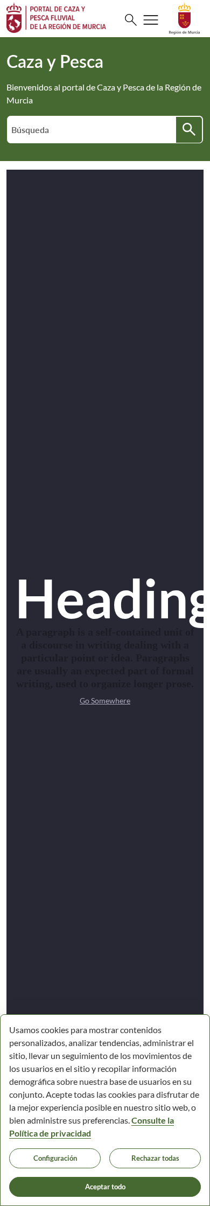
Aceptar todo (105, 1186)
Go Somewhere (105, 700)
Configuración (55, 1158)
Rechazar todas (155, 1158)
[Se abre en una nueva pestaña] (184, 17)
